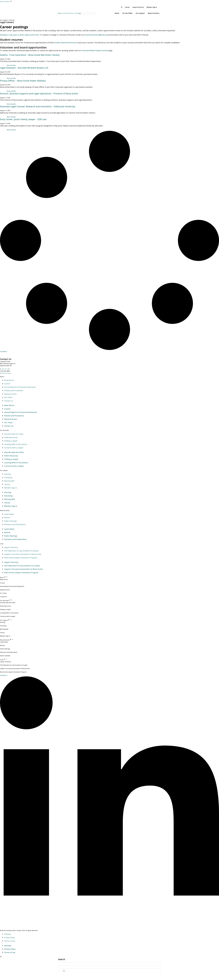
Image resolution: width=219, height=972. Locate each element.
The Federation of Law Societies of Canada (21, 551)
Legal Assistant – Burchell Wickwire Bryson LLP (24, 67)
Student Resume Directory (65, 42)
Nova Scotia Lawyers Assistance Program (20, 557)
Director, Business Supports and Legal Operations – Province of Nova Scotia (39, 93)
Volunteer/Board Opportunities (95, 50)
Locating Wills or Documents (15, 444)
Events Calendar (5, 656)
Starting (7, 474)
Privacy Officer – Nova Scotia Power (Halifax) (23, 80)
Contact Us (8, 401)
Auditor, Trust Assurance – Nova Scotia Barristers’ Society (30, 54)
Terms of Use (9, 941)
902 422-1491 (6, 369)
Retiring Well (9, 481)
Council (7, 383)
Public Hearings (10, 521)
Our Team (8, 397)
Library (7, 484)
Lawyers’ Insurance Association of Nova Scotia (22, 554)
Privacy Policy (9, 937)
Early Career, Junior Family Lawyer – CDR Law (23, 119)
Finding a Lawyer (11, 441)
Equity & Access (10, 394)
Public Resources (11, 437)
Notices (7, 517)
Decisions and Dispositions (15, 524)
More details (11, 65)
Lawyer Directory (11, 547)
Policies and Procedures (13, 390)
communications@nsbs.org (96, 35)
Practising (8, 477)
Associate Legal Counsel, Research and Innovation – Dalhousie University (37, 106)
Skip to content (5, 1)
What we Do (4, 579)
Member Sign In (10, 488)
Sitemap (7, 934)
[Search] (63, 970)
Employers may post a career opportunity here (19, 35)
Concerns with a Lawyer (13, 448)
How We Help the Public (13, 434)
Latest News (9, 514)
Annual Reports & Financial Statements (20, 387)
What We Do (9, 380)
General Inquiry (6, 373)
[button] (122, 7)
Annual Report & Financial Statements (12, 586)
